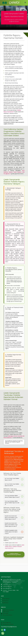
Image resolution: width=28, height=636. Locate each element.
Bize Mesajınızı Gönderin (8, 624)
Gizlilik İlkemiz (5, 602)
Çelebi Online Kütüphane (8, 610)
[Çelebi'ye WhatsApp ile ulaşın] (2, 630)
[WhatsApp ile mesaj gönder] (2, 633)
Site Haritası (5, 613)
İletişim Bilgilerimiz (7, 622)
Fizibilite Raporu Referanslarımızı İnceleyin (14, 554)
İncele (16, 542)
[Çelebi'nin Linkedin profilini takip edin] (4, 630)
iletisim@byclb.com (7, 588)
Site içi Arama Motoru (7, 615)
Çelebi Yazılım (6, 611)
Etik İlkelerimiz (5, 600)
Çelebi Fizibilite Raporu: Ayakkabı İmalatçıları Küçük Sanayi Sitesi (14, 546)
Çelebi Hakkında (5, 598)
